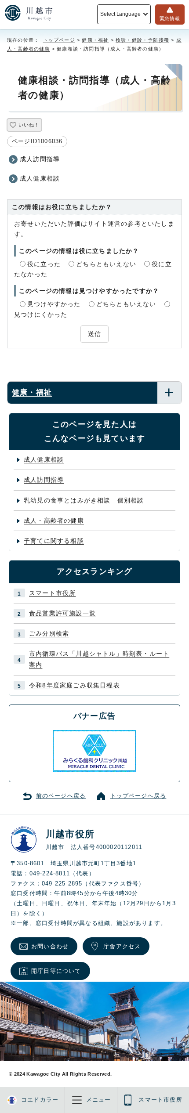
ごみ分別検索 (49, 633)
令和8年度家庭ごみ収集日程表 (74, 685)
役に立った (44, 263)
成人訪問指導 (40, 159)
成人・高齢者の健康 (54, 520)
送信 (94, 333)
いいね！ (28, 124)
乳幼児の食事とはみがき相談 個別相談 (84, 500)
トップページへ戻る (138, 796)
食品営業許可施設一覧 (62, 613)
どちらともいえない (106, 263)
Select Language (120, 14)
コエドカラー (39, 1100)
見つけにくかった (41, 314)
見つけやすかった (54, 303)
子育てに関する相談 (54, 540)
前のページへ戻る (61, 796)
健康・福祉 (95, 40)
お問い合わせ (50, 946)
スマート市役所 (52, 592)
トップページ (59, 40)
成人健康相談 (40, 178)
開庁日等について (56, 971)
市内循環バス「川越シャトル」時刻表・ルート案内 (99, 659)
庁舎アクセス (122, 946)
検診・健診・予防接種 (142, 40)
